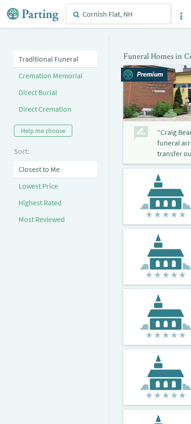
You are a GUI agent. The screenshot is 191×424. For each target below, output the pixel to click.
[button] (181, 16)
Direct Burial (38, 92)
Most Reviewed (42, 219)
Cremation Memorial (51, 75)
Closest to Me (39, 169)
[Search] (76, 14)
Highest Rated (40, 202)
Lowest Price (38, 185)
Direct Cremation (45, 109)
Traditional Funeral (48, 58)
